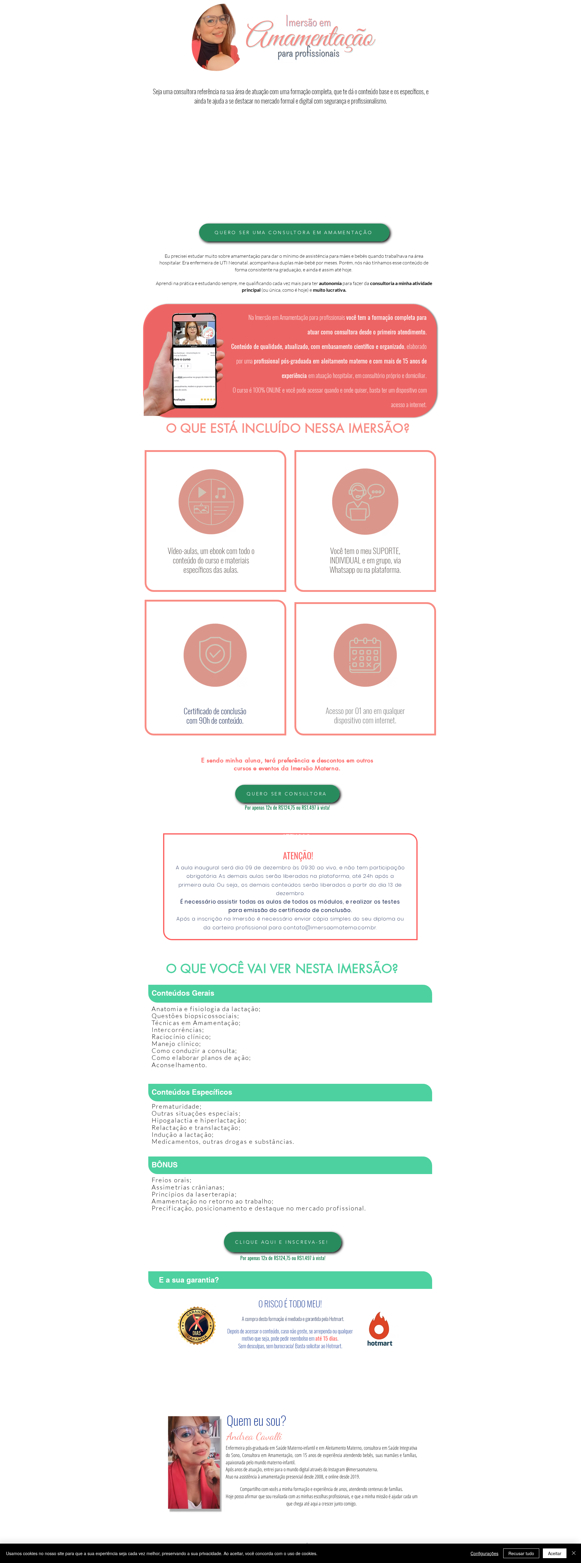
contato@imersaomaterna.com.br (329, 927)
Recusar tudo (521, 1553)
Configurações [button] (484, 1553)
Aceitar (554, 1553)
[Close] (573, 1553)
